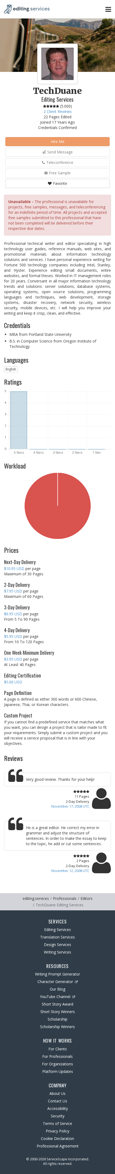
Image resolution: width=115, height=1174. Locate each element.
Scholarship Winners (57, 1026)
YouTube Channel (55, 996)
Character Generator (55, 981)
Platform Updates (57, 1071)
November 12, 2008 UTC (70, 870)
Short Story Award (57, 1004)
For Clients (57, 1048)
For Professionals (57, 1056)
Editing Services (57, 929)
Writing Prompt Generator (57, 974)
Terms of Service (57, 1123)
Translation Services (57, 937)
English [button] (11, 369)
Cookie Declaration (57, 1138)
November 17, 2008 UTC (70, 806)
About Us (57, 1093)
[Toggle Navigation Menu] (108, 9)
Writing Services (57, 952)
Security (57, 1115)
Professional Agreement (58, 1146)
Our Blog (57, 989)
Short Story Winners (57, 1011)
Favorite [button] (60, 183)
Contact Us (57, 1100)
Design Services (57, 944)
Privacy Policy (57, 1130)
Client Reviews (58, 111)
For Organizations (57, 1063)
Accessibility (57, 1108)
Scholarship (57, 1019)
